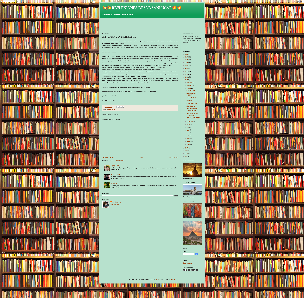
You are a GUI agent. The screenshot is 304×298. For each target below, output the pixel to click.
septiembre (190, 121)
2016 (186, 148)
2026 (186, 54)
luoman (157, 279)
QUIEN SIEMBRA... (115, 174)
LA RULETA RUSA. (191, 90)
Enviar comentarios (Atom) (117, 161)
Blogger (173, 279)
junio (188, 130)
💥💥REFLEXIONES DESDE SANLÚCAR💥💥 (141, 7)
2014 (186, 154)
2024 (186, 60)
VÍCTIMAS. (189, 100)
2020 (186, 71)
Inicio (141, 157)
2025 (186, 57)
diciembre (189, 82)
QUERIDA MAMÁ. (115, 166)
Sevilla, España (111, 109)
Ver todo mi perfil (114, 205)
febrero (189, 141)
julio (188, 127)
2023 (186, 63)
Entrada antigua (173, 157)
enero (188, 144)
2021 (186, 68)
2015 (186, 151)
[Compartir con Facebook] (122, 107)
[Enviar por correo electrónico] (117, 107)
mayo (188, 133)
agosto (189, 124)
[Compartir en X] (120, 107)
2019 (186, 74)
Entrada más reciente (108, 157)
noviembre (190, 85)
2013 (186, 156)
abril (188, 136)
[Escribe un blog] (119, 107)
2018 (186, 77)
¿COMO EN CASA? (191, 98)
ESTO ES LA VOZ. (191, 106)
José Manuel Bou (116, 202)
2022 (186, 65)
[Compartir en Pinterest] (123, 107)
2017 (186, 80)
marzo (188, 138)
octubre (189, 88)
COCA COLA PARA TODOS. (193, 118)
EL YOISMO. (114, 183)
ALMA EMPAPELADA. (192, 103)
